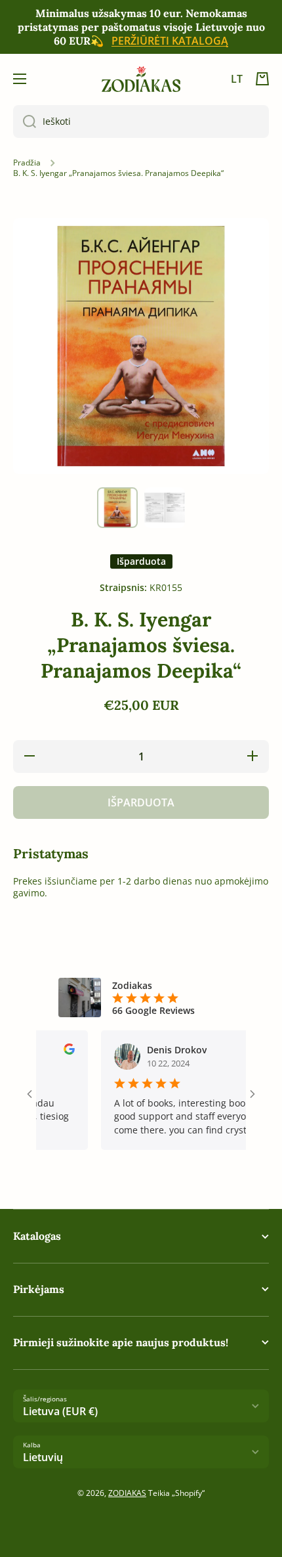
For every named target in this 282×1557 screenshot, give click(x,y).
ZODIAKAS (127, 1493)
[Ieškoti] (24, 121)
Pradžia (27, 163)
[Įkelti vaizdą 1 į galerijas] (117, 507)
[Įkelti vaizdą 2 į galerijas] (164, 507)
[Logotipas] (141, 79)
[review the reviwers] (57, 1051)
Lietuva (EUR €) (60, 1411)
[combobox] (141, 121)
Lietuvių (43, 1457)
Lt (237, 79)
